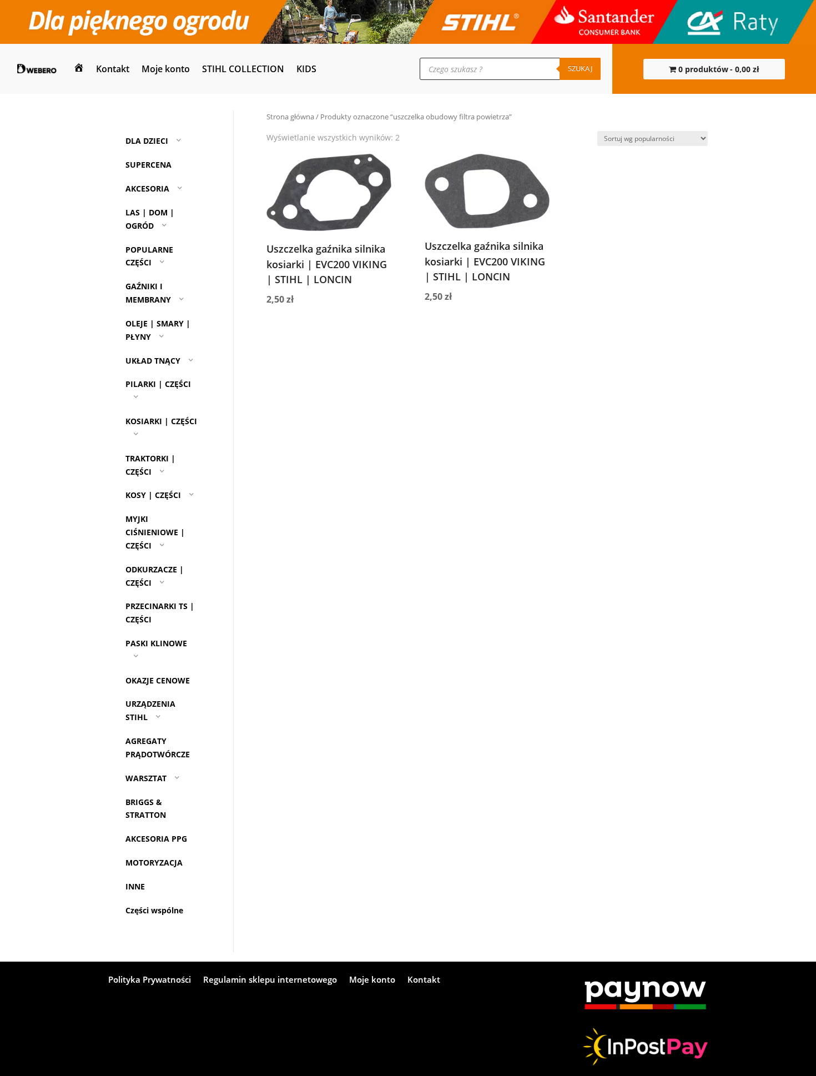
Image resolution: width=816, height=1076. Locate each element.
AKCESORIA (147, 188)
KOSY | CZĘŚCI (153, 495)
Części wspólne (154, 910)
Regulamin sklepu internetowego (270, 980)
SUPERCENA (148, 164)
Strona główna (290, 117)
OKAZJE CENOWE (157, 680)
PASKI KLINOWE (156, 643)
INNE (135, 886)
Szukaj (580, 68)
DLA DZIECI (146, 141)
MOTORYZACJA (154, 862)
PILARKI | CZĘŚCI (158, 384)
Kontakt (112, 69)
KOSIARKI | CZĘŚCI (161, 421)
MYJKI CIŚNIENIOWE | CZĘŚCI (155, 532)
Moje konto (166, 69)
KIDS (306, 69)
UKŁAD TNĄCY (152, 360)
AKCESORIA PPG (156, 838)
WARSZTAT (146, 778)
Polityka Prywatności (149, 980)
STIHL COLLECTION (243, 69)
